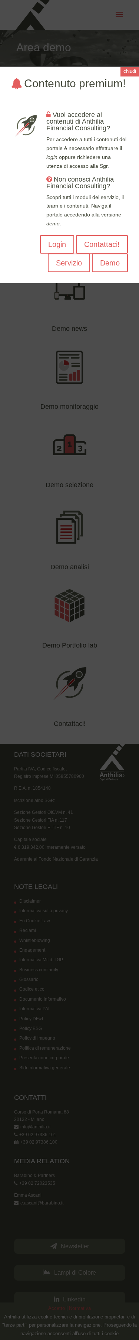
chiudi (129, 71)
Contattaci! (102, 244)
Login (57, 244)
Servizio (69, 263)
